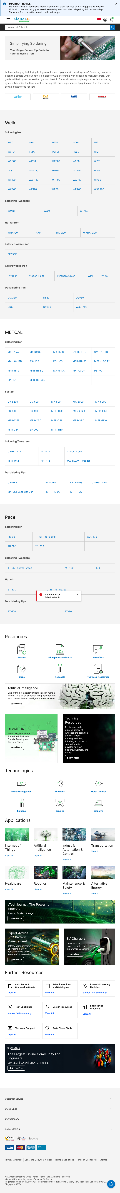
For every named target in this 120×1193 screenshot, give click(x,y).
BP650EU (13, 254)
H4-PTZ (45, 460)
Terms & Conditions (64, 1159)
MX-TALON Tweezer (78, 460)
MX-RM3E (35, 351)
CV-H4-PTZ (14, 451)
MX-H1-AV (13, 351)
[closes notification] (116, 4)
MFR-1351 (13, 420)
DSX (10, 306)
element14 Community (95, 992)
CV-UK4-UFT (74, 451)
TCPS (32, 151)
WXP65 (12, 189)
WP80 (32, 161)
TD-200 (39, 546)
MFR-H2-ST (80, 361)
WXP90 (77, 179)
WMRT (11, 210)
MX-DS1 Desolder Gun (20, 491)
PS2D (76, 151)
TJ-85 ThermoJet (55, 589)
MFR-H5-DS (53, 491)
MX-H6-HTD (15, 361)
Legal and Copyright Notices (38, 1159)
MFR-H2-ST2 (102, 361)
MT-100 (69, 567)
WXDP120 (81, 306)
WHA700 (13, 232)
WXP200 (99, 189)
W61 (31, 142)
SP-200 (34, 429)
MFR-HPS (13, 370)
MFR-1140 (101, 420)
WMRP (55, 170)
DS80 (46, 297)
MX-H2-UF (79, 370)
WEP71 (11, 151)
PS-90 (11, 536)
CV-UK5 (12, 482)
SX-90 (68, 611)
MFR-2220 (79, 410)
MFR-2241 (13, 429)
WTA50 (84, 210)
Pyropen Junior (66, 275)
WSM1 (97, 170)
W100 (55, 142)
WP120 (12, 179)
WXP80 (56, 161)
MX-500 (55, 401)
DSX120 (12, 297)
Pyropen (12, 275)
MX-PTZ (45, 451)
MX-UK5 (51, 482)
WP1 (90, 275)
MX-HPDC (59, 370)
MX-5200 (100, 401)
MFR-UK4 (13, 460)
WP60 (104, 275)
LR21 (96, 142)
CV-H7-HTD (101, 351)
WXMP (77, 170)
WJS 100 (92, 536)
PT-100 (96, 567)
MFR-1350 (101, 410)
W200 (76, 161)
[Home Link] (27, 20)
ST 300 (12, 589)
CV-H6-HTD (80, 351)
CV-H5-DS (76, 482)
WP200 (77, 189)
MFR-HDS (76, 491)
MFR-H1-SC (36, 370)
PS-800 (12, 410)
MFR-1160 (56, 429)
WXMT (48, 210)
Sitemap (103, 1159)
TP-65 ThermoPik (45, 536)
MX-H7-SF (59, 351)
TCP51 (55, 151)
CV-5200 (13, 401)
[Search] (112, 27)
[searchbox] (57, 27)
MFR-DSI (56, 420)
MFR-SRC (78, 420)
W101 (76, 142)
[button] (8, 20)
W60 (10, 142)
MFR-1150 (35, 420)
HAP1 (39, 232)
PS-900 (34, 410)
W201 (97, 161)
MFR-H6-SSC (37, 379)
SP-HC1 (12, 379)
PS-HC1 (98, 370)
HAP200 (61, 232)
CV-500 (34, 401)
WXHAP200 (89, 232)
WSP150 (33, 170)
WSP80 (12, 161)
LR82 (10, 170)
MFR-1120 (56, 410)
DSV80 (80, 297)
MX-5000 (78, 401)
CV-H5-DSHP (99, 482)
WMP (97, 151)
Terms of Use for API (87, 1159)
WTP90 (56, 179)
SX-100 (12, 611)
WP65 (97, 179)
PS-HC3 (58, 361)
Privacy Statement (13, 1159)
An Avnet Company (14, 1176)
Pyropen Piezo (36, 275)
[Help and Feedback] (111, 1184)
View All (9, 855)
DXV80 (47, 306)
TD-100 (12, 546)
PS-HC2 (34, 361)
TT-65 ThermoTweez (20, 567)
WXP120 (33, 179)
